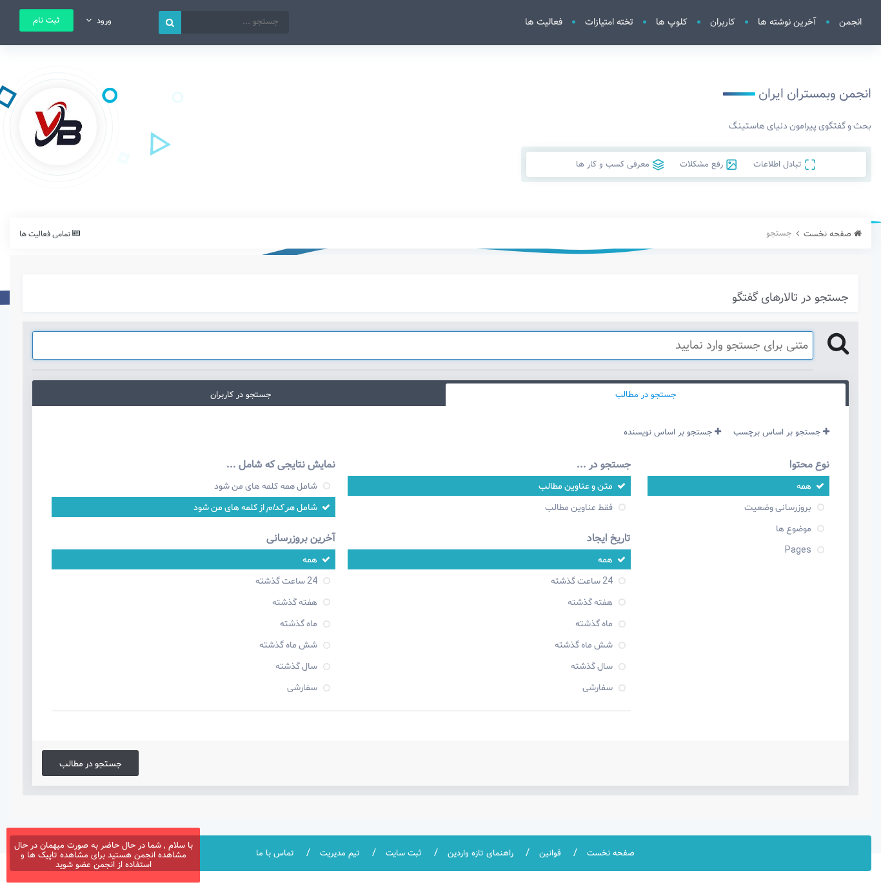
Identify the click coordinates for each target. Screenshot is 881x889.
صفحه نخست (611, 853)
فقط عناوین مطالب (579, 507)
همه (804, 485)
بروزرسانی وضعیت (777, 507)
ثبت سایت (404, 853)
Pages (798, 549)
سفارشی (597, 687)
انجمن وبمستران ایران (814, 94)
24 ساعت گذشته (582, 580)
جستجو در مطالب (90, 763)
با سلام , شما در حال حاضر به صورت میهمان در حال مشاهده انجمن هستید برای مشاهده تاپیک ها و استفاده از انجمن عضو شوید (103, 855)
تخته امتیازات (609, 22)
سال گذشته (592, 665)
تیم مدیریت (340, 853)
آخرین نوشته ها (787, 22)
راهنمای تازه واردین (480, 853)
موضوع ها (793, 528)
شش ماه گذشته (584, 644)
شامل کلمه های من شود (265, 485)
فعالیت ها (543, 22)
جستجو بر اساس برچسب (778, 432)
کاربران (722, 22)
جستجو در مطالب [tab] (645, 395)
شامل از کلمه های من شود (255, 507)
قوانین (550, 853)
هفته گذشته (590, 602)
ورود (102, 21)
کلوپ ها (672, 22)
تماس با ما (275, 853)
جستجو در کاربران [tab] (240, 395)
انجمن (850, 22)
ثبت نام (46, 20)
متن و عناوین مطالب (576, 485)
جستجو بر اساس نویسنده (669, 432)
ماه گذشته (594, 623)
